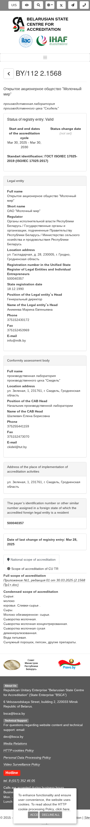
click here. (63, 809)
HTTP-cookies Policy (18, 750)
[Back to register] (8, 73)
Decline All (51, 814)
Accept (34, 814)
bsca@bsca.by (14, 713)
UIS (14, 5)
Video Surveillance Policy (21, 764)
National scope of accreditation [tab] (33, 559)
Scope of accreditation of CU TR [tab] (34, 569)
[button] (49, 5)
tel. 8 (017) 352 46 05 (19, 780)
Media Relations (15, 743)
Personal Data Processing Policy (27, 757)
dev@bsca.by (13, 736)
